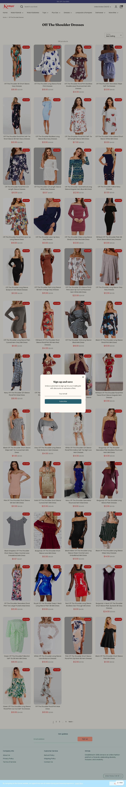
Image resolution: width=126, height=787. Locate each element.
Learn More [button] (79, 783)
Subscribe (63, 401)
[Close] (83, 377)
